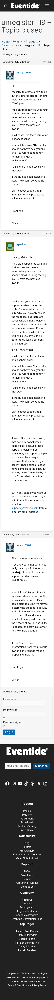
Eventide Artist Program (27, 854)
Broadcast (27, 822)
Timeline (27, 903)
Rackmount (27, 818)
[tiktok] (27, 783)
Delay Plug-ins (27, 946)
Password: (10, 710)
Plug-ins (27, 814)
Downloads (27, 875)
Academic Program (27, 915)
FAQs (27, 871)
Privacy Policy (39, 985)
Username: (10, 699)
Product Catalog (27, 826)
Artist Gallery (27, 850)
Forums (18, 41)
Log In (9, 732)
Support (27, 864)
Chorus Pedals (27, 938)
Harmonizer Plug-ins (27, 942)
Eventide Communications (27, 919)
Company (27, 892)
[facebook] (8, 783)
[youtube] (20, 783)
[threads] (33, 783)
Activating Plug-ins (27, 882)
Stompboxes (10, 45)
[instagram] (14, 783)
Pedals (27, 811)
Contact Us (27, 886)
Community (27, 836)
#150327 (47, 534)
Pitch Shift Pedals (27, 935)
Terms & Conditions (17, 985)
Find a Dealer (27, 830)
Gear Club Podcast (27, 858)
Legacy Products (27, 911)
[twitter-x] (39, 783)
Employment (27, 907)
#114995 (47, 62)
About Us (27, 899)
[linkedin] (46, 783)
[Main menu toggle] (47, 6)
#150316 (47, 233)
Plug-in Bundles (27, 950)
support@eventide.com (25, 508)
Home (5, 41)
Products (32, 41)
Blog (27, 843)
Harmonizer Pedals (27, 931)
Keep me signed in (13, 724)
